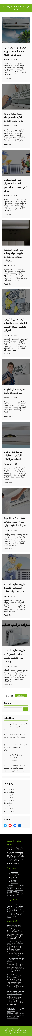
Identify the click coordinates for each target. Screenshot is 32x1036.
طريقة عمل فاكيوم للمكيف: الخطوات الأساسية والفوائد (13, 455)
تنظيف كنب (8, 806)
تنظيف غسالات (9, 800)
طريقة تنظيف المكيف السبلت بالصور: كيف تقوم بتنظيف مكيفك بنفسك (14, 656)
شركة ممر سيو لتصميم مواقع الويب (15, 1032)
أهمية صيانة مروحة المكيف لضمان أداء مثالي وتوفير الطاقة (13, 117)
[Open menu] (16, 2)
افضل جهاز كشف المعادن (14, 906)
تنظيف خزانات (9, 795)
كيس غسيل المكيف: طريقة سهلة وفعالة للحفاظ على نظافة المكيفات (14, 255)
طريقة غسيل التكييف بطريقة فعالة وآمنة (14, 391)
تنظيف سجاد (8, 798)
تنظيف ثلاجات (9, 792)
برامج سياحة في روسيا (14, 908)
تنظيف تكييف (9, 789)
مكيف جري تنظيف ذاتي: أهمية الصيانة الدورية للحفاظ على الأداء (15, 51)
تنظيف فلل (8, 803)
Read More (8, 78)
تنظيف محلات (8, 809)
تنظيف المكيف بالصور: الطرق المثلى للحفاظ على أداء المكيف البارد (15, 521)
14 (12, 696)
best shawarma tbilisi (13, 1017)
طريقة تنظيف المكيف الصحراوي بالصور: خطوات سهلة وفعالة (14, 588)
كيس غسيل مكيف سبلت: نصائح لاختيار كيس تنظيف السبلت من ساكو (15, 185)
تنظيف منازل (9, 811)
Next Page (21, 696)
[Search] (25, 709)
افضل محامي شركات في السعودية (15, 910)
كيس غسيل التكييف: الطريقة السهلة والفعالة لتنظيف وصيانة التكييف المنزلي (16, 325)
